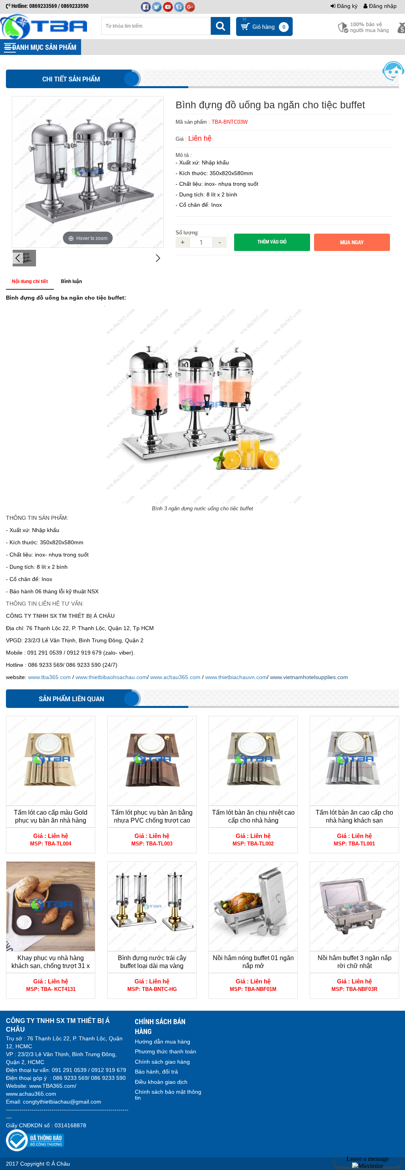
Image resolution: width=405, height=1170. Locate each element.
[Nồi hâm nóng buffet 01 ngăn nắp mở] (253, 906)
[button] (10, 48)
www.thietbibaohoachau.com (111, 677)
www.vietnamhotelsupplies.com (309, 677)
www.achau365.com (175, 677)
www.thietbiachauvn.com (236, 677)
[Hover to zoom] (87, 171)
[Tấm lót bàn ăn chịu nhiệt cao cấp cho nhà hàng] (253, 761)
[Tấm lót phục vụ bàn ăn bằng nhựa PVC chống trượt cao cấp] (152, 761)
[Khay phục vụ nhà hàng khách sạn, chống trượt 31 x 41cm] (50, 906)
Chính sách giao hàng (162, 1062)
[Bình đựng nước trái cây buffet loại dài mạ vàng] (152, 906)
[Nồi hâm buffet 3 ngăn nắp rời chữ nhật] (354, 906)
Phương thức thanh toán (165, 1051)
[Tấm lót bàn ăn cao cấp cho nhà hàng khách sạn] (354, 761)
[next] (158, 258)
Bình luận (71, 281)
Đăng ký (346, 6)
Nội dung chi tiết (30, 281)
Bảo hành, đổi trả (156, 1071)
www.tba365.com (48, 677)
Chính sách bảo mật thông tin (168, 1095)
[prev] (17, 258)
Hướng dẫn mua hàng (162, 1041)
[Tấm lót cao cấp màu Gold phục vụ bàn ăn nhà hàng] (50, 761)
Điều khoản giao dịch (161, 1082)
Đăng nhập (382, 6)
